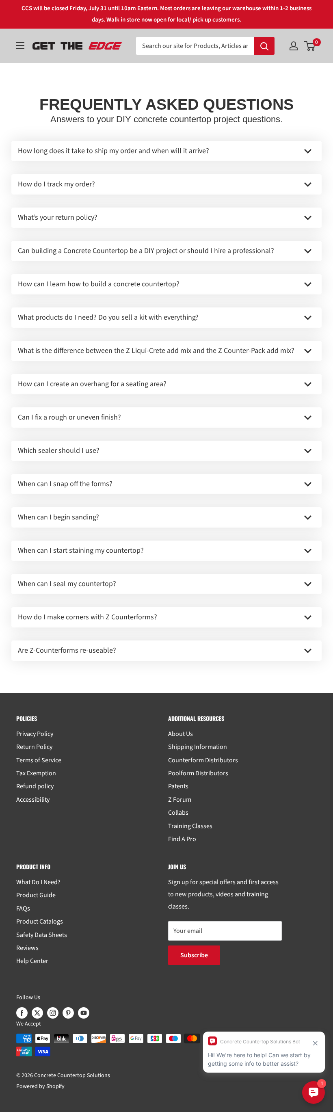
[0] (310, 46)
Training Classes (190, 826)
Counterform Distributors (203, 760)
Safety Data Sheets (41, 934)
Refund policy (35, 786)
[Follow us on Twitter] (37, 1013)
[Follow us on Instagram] (52, 1013)
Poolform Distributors (198, 773)
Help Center (32, 960)
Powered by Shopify (40, 1086)
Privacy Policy (34, 733)
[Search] (264, 46)
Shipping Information (197, 746)
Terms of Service (38, 760)
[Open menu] (20, 45)
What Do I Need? (38, 882)
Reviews (27, 947)
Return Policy (34, 746)
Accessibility (33, 799)
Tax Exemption (36, 773)
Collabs (178, 812)
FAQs (23, 908)
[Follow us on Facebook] (22, 1013)
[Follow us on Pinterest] (68, 1013)
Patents (178, 786)
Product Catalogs (39, 921)
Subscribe (194, 955)
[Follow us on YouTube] (83, 1013)
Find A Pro (182, 839)
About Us (180, 733)
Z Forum (179, 799)
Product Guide (36, 895)
